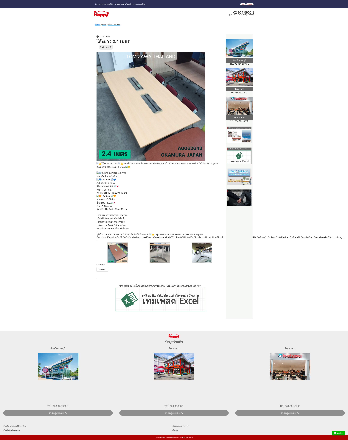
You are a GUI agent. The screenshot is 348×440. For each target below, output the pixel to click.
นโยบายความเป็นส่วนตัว (180, 426)
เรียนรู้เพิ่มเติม (56, 413)
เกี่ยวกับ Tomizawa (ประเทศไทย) (15, 426)
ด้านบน (97, 25)
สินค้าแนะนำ (106, 47)
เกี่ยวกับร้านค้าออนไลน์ (11, 430)
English (250, 4)
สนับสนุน (175, 430)
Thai (243, 4)
